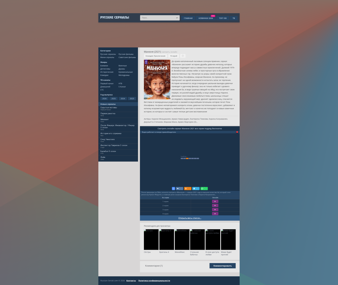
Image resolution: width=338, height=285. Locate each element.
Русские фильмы (126, 54)
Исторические (106, 72)
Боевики (104, 65)
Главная (188, 18)
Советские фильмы (127, 57)
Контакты (131, 280)
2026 (104, 98)
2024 (123, 98)
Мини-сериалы (107, 57)
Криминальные (126, 72)
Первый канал (106, 83)
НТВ (120, 83)
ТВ (234, 18)
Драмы (122, 69)
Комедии (104, 75)
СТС (102, 90)
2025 (113, 98)
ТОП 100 (223, 18)
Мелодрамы (124, 75)
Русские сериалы (108, 54)
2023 (132, 98)
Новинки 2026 (207, 18)
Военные (123, 65)
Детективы (105, 69)
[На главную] (114, 17)
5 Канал (122, 86)
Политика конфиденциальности (154, 280)
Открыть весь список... (189, 218)
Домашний (105, 86)
